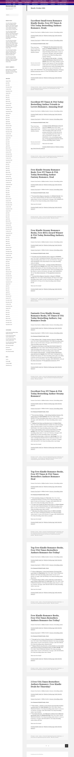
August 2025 (8, 93)
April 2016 (8, 316)
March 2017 (8, 294)
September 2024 (9, 111)
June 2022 (8, 166)
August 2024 (8, 113)
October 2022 (8, 158)
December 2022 (9, 154)
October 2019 (8, 231)
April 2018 (8, 267)
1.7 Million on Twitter (54, 0)
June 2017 (8, 288)
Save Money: (9, 2)
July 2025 (7, 95)
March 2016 (8, 318)
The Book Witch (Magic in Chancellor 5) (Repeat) (43, 276)
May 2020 (8, 217)
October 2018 (8, 255)
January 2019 (8, 249)
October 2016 (8, 304)
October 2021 (8, 182)
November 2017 (9, 277)
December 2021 (9, 178)
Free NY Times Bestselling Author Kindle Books (52, 87)
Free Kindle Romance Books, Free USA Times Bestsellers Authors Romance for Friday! (45, 618)
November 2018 (9, 253)
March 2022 (8, 172)
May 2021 (8, 192)
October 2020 (8, 206)
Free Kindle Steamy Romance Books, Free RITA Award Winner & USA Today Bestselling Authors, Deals (47, 234)
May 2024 (8, 119)
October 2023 (8, 133)
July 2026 (7, 83)
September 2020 (9, 208)
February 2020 (8, 223)
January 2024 (8, 127)
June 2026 (8, 85)
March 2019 (8, 245)
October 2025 (8, 89)
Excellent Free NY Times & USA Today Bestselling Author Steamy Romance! (47, 393)
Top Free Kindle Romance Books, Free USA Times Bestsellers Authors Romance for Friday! (47, 550)
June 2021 (8, 190)
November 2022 (9, 156)
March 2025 (8, 101)
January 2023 (8, 152)
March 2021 (8, 196)
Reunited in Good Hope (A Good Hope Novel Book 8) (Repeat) (46, 346)
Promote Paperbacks (26, 0)
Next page (66, 745)
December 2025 (9, 87)
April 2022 (8, 170)
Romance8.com (11, 6)
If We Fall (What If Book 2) (38, 498)
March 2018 (8, 269)
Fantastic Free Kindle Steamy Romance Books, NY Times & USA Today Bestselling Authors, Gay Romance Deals (47, 317)
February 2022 (8, 174)
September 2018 (9, 257)
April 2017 (8, 292)
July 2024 (7, 115)
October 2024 (8, 109)
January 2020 (8, 225)
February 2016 (8, 320)
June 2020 (8, 215)
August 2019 (8, 235)
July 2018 (7, 261)
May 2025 (8, 97)
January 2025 (8, 105)
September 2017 (9, 281)
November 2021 (9, 180)
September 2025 (9, 91)
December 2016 (9, 300)
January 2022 (8, 176)
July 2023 (7, 139)
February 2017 (8, 296)
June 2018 (8, 263)
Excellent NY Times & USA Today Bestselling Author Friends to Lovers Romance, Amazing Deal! (47, 104)
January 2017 (8, 298)
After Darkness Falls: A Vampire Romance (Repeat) (43, 339)
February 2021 (8, 198)
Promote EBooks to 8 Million (12, 0)
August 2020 (8, 210)
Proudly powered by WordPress (37, 754)
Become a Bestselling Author (40, 0)
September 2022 (9, 160)
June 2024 (8, 117)
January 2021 (8, 200)
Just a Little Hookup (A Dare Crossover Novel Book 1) (44, 429)
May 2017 (8, 290)
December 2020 (9, 202)
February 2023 (8, 150)
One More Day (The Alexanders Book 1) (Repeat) (43, 256)
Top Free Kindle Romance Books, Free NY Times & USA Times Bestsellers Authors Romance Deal (47, 475)
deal (48, 157)
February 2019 (8, 247)
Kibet (41, 87)
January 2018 (8, 273)
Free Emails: (8, 4)
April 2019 (8, 243)
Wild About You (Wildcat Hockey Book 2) (41, 511)
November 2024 (9, 107)
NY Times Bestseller (10, 345)
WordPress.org (9, 365)
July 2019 (7, 237)
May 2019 (8, 241)
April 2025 (8, 99)
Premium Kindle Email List (37, 35)
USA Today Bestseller (10, 351)
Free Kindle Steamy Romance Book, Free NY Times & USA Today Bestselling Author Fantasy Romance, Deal (45, 173)
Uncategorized (9, 349)
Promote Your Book (35, 40)
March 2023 (8, 148)
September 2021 (9, 184)
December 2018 (9, 251)
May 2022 (8, 168)
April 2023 (8, 146)
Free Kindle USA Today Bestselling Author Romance (40, 218)
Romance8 (8, 347)
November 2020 (9, 204)
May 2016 (8, 314)
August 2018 (8, 259)
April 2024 (8, 121)
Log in (7, 359)
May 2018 (8, 265)
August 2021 (8, 186)
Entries (8, 361)
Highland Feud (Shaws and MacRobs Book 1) (42, 423)
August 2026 (8, 81)
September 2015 (9, 324)
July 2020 (7, 212)
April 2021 (8, 194)
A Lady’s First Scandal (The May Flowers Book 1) (43, 504)
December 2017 (9, 275)
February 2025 (8, 103)
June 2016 (8, 312)
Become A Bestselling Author (56, 40)
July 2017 (7, 286)
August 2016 (8, 308)
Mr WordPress (8, 69)
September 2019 (9, 233)
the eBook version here (53, 69)
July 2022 (7, 164)
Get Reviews (64, 0)
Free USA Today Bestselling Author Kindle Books (47, 88)
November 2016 (9, 302)
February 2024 (8, 125)
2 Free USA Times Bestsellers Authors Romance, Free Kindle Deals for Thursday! (46, 684)
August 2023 (8, 137)
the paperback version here (53, 138)
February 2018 (8, 271)
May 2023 (8, 143)
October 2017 (8, 279)
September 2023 (9, 135)
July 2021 (7, 188)
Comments (9, 363)
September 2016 (9, 306)
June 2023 (8, 141)
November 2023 (9, 131)
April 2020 (8, 219)
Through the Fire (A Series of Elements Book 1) (43, 639)
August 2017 (8, 284)
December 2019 (9, 227)
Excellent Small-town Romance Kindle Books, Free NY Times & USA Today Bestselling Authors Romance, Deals (46, 24)
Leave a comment (39, 89)
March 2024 (8, 123)
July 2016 (7, 310)
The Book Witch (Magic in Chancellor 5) (41, 196)
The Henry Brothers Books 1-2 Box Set (40, 436)
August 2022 (8, 162)
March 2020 (8, 221)
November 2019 (9, 229)
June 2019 (8, 239)
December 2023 (9, 129)
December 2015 (9, 322)
